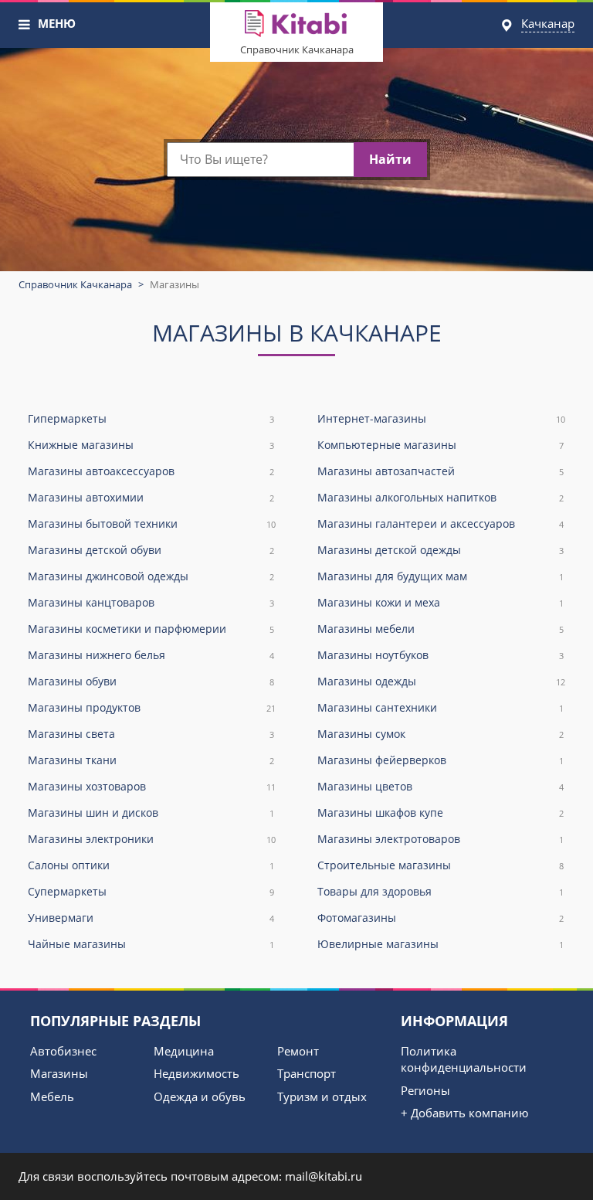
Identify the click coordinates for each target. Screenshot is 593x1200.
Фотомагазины (440, 917)
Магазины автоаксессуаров (151, 471)
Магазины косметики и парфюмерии (151, 628)
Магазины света (151, 733)
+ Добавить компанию (464, 1112)
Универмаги (151, 917)
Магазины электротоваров (440, 838)
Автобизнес (63, 1051)
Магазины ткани (151, 760)
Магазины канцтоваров (151, 602)
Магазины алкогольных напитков (440, 497)
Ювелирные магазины (440, 944)
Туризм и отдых (322, 1096)
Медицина (184, 1051)
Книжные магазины (151, 444)
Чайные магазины (151, 944)
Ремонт (298, 1051)
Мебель (52, 1096)
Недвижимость (196, 1073)
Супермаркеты (151, 891)
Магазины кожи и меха (440, 602)
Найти (390, 159)
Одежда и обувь (200, 1096)
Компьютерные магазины (440, 444)
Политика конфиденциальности (464, 1059)
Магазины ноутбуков (440, 655)
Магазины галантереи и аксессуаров (440, 523)
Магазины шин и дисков (151, 812)
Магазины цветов (440, 786)
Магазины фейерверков (440, 760)
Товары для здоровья (440, 891)
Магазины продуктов (152, 707)
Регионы (425, 1090)
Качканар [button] (547, 23)
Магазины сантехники (440, 707)
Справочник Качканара (297, 49)
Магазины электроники (152, 838)
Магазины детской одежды (440, 549)
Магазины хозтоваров (152, 786)
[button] (25, 25)
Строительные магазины (440, 865)
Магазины (59, 1073)
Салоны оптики (151, 865)
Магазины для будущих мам (440, 576)
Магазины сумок (440, 733)
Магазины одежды (441, 681)
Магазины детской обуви (151, 549)
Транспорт (306, 1073)
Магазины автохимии (151, 497)
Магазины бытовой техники (152, 523)
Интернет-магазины (441, 418)
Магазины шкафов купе (440, 812)
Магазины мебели (440, 628)
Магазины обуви (151, 681)
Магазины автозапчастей (440, 471)
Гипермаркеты (151, 418)
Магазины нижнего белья (151, 655)
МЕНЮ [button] (57, 23)
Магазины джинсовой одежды (151, 576)
